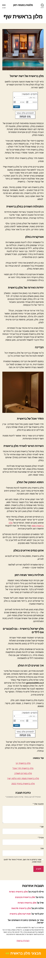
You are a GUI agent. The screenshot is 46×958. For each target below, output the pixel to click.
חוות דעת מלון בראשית (20, 914)
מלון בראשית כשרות (18, 892)
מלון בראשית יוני (23, 763)
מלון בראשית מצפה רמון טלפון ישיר (23, 778)
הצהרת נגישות (23, 941)
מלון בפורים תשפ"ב (23, 773)
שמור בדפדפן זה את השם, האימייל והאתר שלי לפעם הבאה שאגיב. (22, 861)
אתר (42, 848)
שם (42, 827)
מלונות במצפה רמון (23, 5)
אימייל (41, 838)
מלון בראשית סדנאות (21, 908)
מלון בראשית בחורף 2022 (23, 783)
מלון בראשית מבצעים (25, 897)
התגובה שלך (38, 804)
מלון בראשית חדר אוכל (23, 768)
